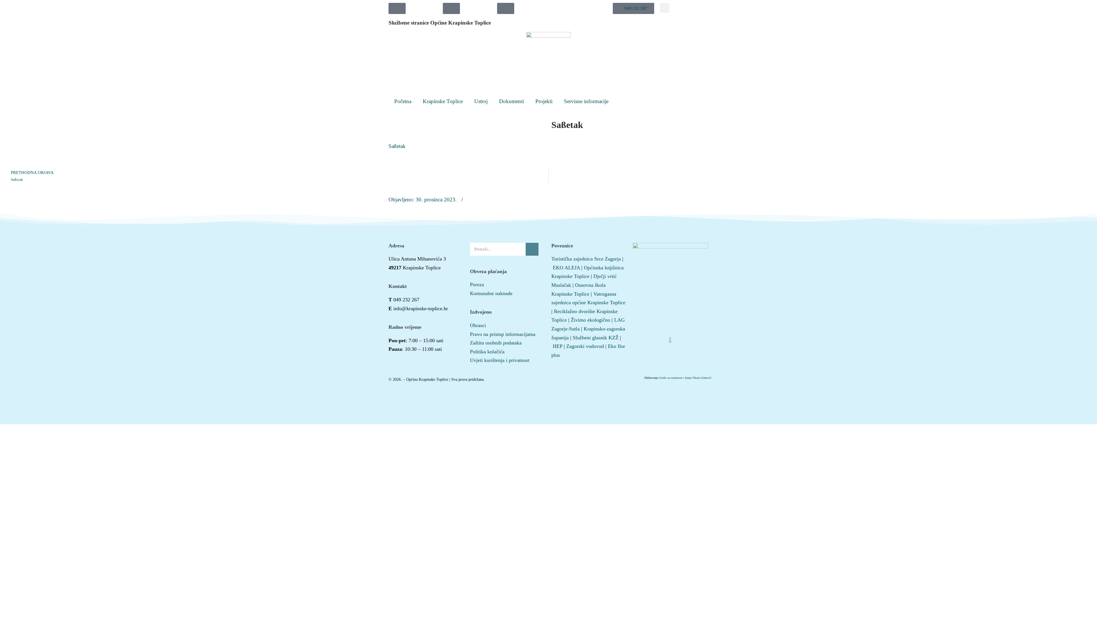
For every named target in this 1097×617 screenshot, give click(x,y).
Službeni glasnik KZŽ (595, 337)
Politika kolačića (487, 351)
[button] (633, 8)
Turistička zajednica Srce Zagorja (586, 259)
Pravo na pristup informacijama (502, 334)
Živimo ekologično (590, 320)
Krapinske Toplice (443, 101)
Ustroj (481, 101)
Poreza (477, 284)
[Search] (532, 249)
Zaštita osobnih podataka (496, 343)
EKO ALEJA (566, 268)
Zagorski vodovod (585, 346)
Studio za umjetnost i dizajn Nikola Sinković (685, 377)
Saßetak (397, 146)
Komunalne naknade (491, 293)
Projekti (543, 101)
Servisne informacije (586, 101)
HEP (557, 346)
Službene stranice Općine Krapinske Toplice (440, 23)
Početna (402, 101)
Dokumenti (511, 101)
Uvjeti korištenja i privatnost (499, 360)
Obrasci (478, 325)
